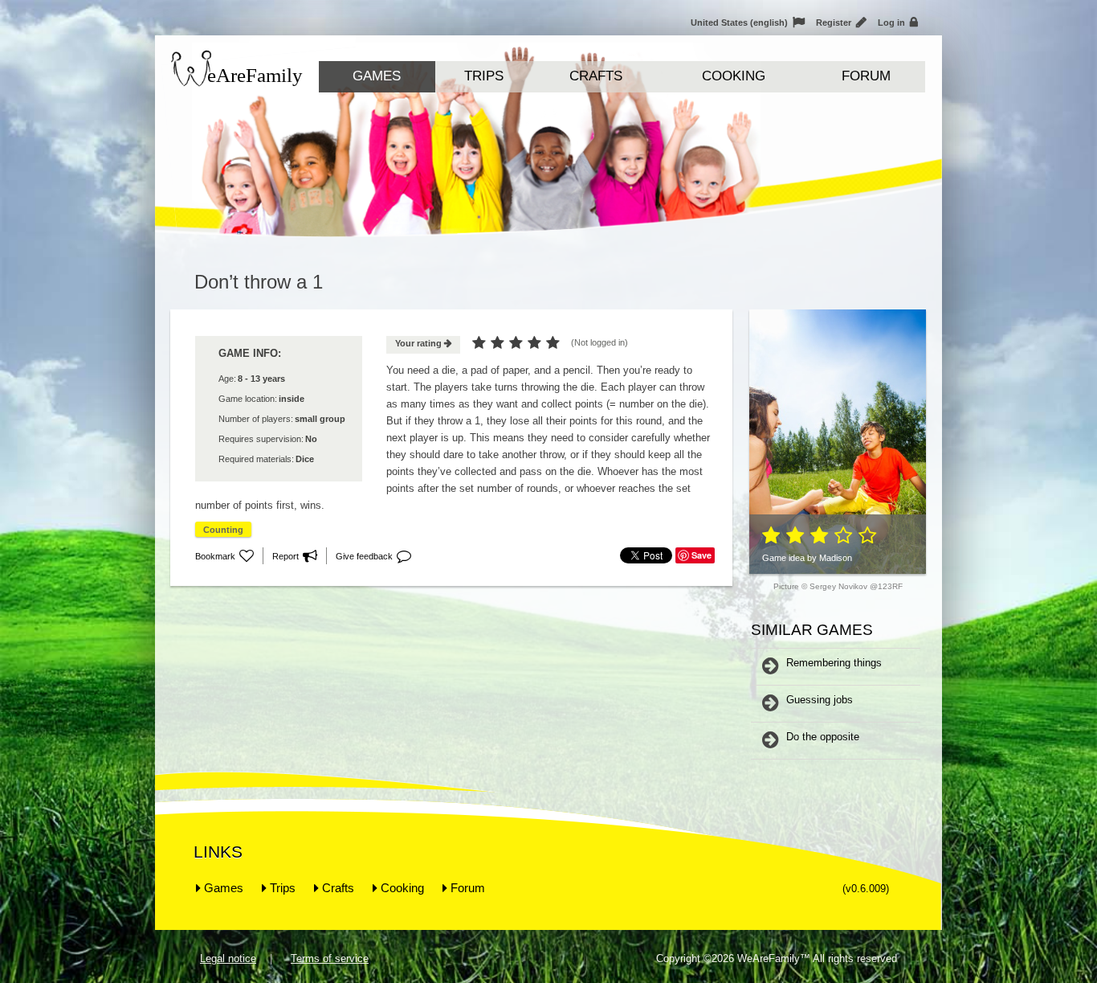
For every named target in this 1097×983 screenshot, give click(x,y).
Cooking (733, 76)
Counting (223, 530)
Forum (866, 76)
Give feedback (373, 556)
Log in (898, 22)
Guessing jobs (819, 700)
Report (294, 556)
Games (377, 76)
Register (841, 22)
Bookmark (224, 556)
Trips (484, 76)
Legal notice (228, 958)
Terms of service (330, 958)
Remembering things (834, 663)
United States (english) (748, 22)
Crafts (595, 76)
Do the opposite (822, 737)
